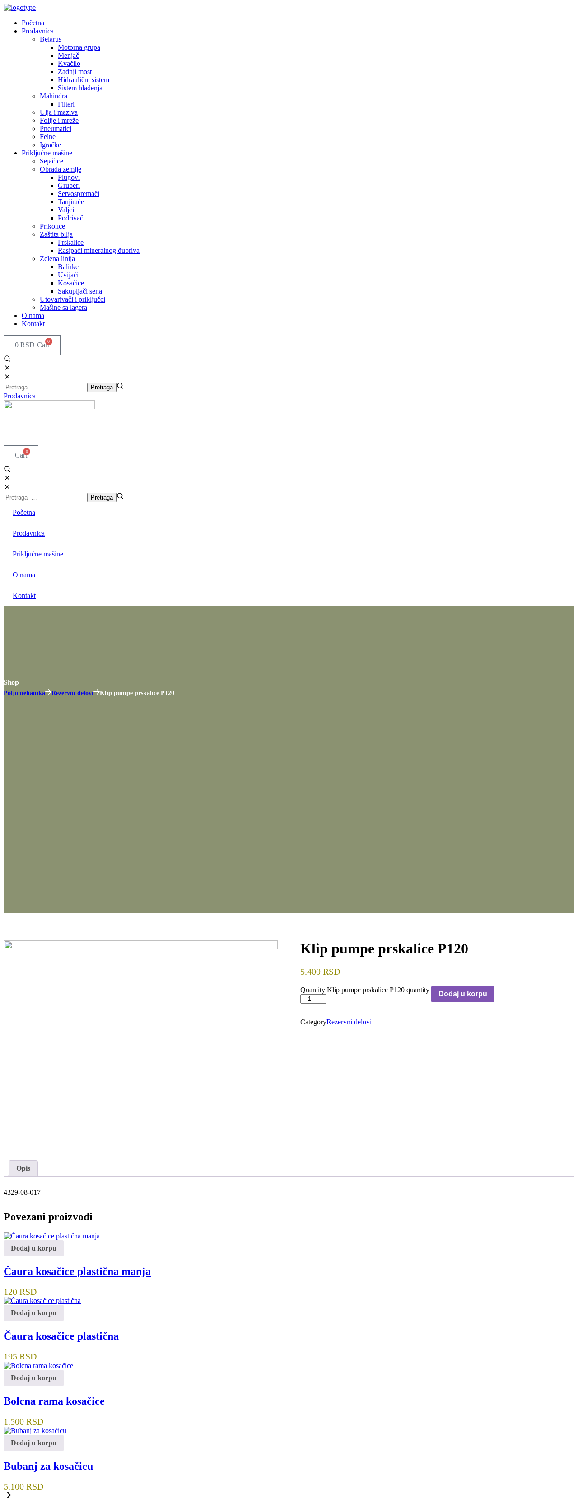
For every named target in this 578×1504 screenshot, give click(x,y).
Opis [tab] (23, 1168)
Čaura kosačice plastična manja (77, 1271)
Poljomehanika (24, 693)
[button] (289, 364)
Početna (24, 512)
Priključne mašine (38, 554)
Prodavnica (29, 533)
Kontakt (24, 595)
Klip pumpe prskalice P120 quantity (378, 990)
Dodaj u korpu (462, 994)
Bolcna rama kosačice (54, 1401)
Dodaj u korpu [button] (33, 1248)
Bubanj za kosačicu (48, 1465)
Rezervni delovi (72, 693)
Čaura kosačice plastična (61, 1336)
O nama (24, 575)
